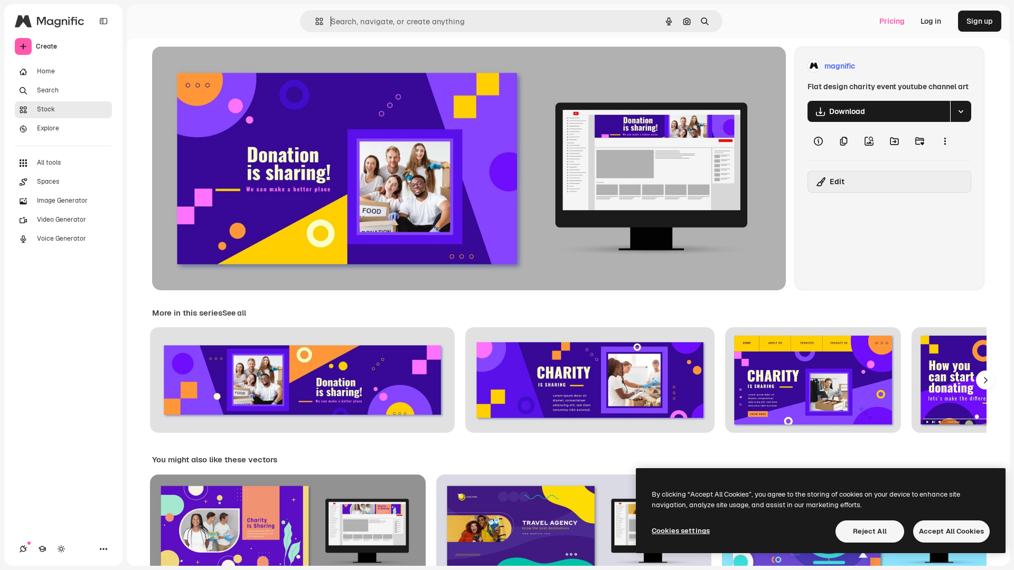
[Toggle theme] (61, 548)
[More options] (944, 140)
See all (234, 313)
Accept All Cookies (951, 531)
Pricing (892, 21)
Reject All (870, 531)
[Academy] (42, 548)
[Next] (985, 380)
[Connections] (23, 548)
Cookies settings (681, 530)
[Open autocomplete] (315, 21)
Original (219, 66)
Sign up (979, 21)
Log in (931, 21)
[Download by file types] (960, 111)
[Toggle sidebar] (103, 21)
